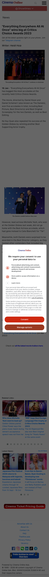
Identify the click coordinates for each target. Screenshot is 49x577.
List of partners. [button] (37, 298)
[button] (24, 283)
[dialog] (24, 288)
